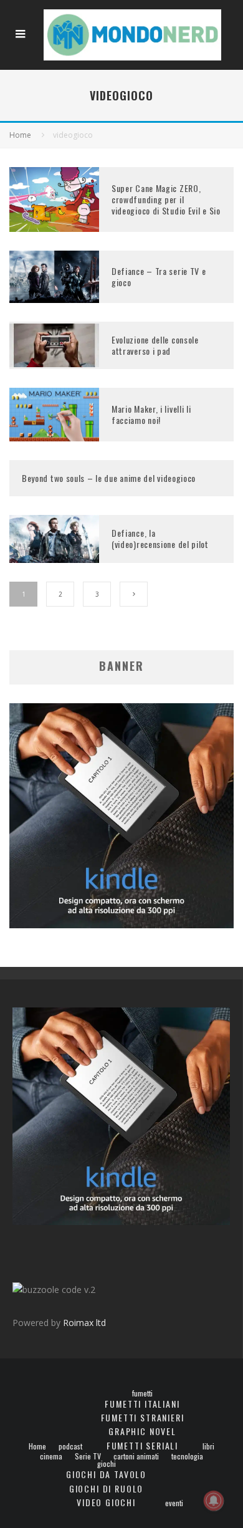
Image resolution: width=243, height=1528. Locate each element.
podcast (70, 1446)
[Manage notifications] (214, 1501)
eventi (174, 1503)
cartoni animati (136, 1456)
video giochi (106, 1502)
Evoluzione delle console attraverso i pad (155, 345)
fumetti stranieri (142, 1417)
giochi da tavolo (106, 1474)
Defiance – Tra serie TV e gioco (159, 276)
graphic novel (142, 1431)
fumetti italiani (142, 1403)
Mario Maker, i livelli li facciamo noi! (151, 414)
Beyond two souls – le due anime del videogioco (109, 477)
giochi (106, 1464)
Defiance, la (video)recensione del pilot (160, 538)
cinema (51, 1456)
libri (208, 1446)
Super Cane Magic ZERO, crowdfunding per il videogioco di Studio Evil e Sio (166, 199)
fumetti (142, 1393)
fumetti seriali (142, 1445)
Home (37, 1446)
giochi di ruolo (106, 1488)
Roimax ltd (84, 1323)
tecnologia (187, 1456)
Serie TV (88, 1456)
